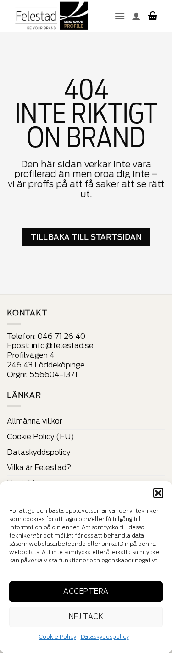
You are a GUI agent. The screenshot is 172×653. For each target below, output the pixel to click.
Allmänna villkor (34, 421)
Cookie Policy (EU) (40, 436)
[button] (158, 493)
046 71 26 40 (61, 336)
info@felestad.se (63, 345)
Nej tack (86, 617)
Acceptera (85, 591)
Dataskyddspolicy (105, 636)
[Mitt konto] (136, 16)
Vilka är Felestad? (39, 467)
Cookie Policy (57, 636)
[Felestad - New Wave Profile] (52, 16)
